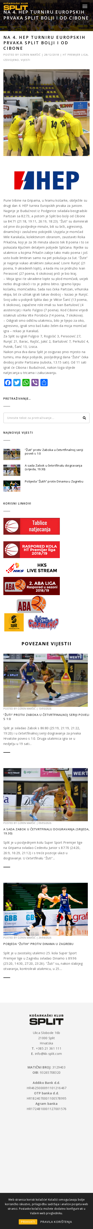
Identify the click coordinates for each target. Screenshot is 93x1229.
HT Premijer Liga (75, 54)
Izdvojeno (11, 60)
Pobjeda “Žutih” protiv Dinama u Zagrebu (54, 481)
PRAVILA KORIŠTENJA (56, 1222)
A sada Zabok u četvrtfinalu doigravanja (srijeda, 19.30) (53, 467)
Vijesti (25, 60)
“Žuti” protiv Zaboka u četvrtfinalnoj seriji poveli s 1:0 (54, 451)
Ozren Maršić (30, 54)
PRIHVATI (28, 1222)
